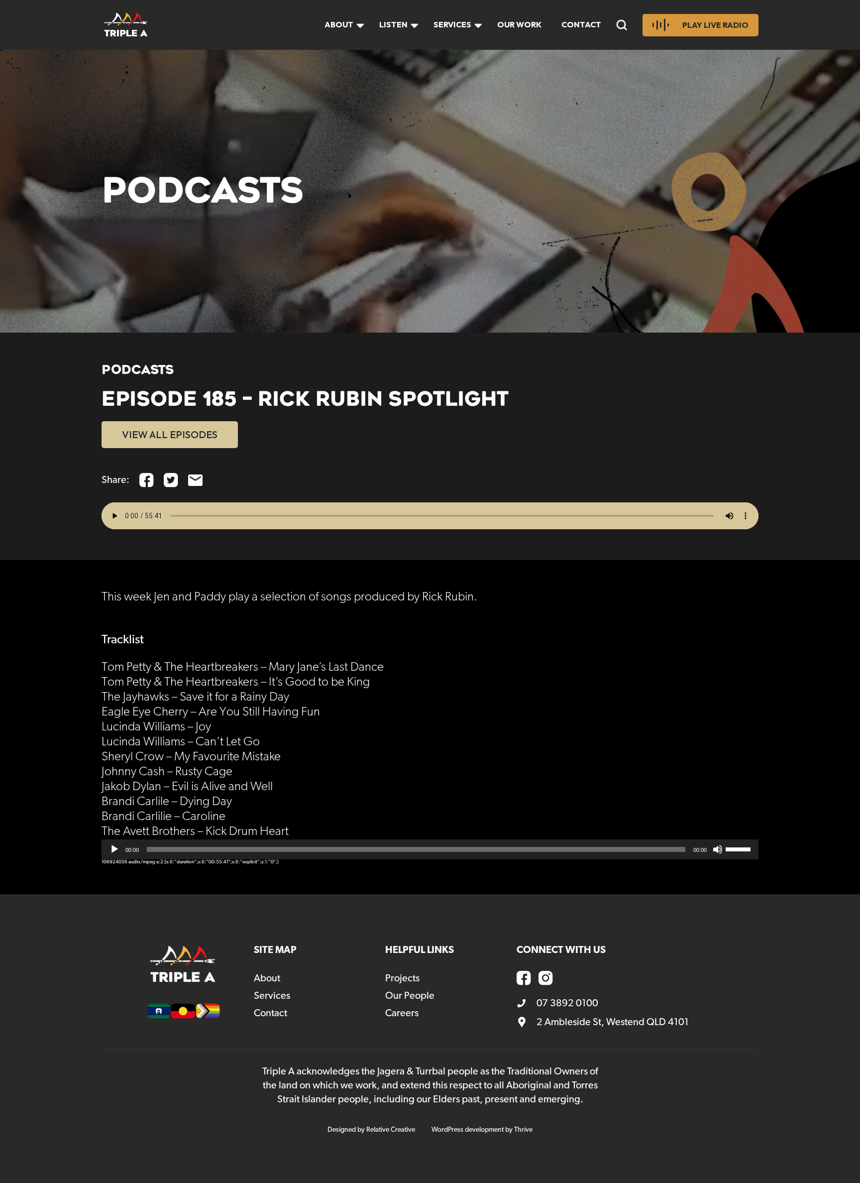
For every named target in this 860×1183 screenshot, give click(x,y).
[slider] (739, 848)
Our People (409, 996)
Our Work (519, 24)
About (338, 24)
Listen (393, 24)
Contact (581, 24)
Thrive (523, 1129)
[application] (430, 849)
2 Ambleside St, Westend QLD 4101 (613, 1022)
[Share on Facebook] (146, 480)
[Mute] (718, 849)
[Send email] (195, 480)
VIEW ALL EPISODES (169, 434)
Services (452, 24)
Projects (402, 978)
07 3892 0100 (567, 1003)
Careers (402, 1013)
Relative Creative (390, 1129)
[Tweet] (171, 480)
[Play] (114, 849)
